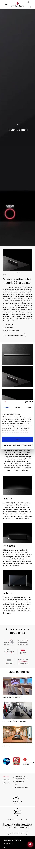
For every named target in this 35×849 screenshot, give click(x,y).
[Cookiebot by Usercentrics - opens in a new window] (25, 402)
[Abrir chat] (30, 844)
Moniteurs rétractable (12, 840)
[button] (5, 260)
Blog (5, 847)
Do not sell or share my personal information (18, 445)
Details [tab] (17, 407)
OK (17, 439)
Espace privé (8, 844)
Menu (6, 4)
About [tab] (29, 407)
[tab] (6, 777)
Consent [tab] (6, 407)
